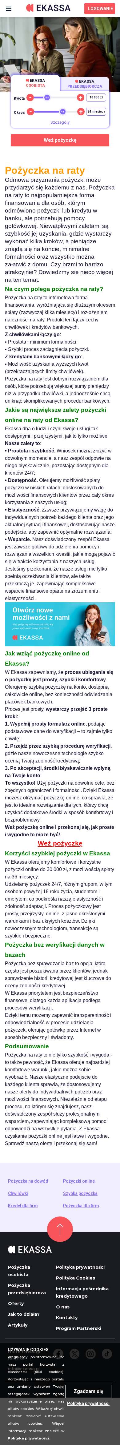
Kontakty (67, 1317)
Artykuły (17, 1325)
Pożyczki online (79, 1181)
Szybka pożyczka (80, 1193)
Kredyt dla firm (23, 1205)
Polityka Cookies (75, 1278)
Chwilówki (18, 1193)
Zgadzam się (88, 1391)
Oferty (16, 1303)
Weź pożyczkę (60, 140)
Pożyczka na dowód (28, 1181)
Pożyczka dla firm (81, 1205)
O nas (63, 1307)
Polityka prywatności (80, 1267)
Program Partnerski (78, 1328)
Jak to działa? (24, 1314)
